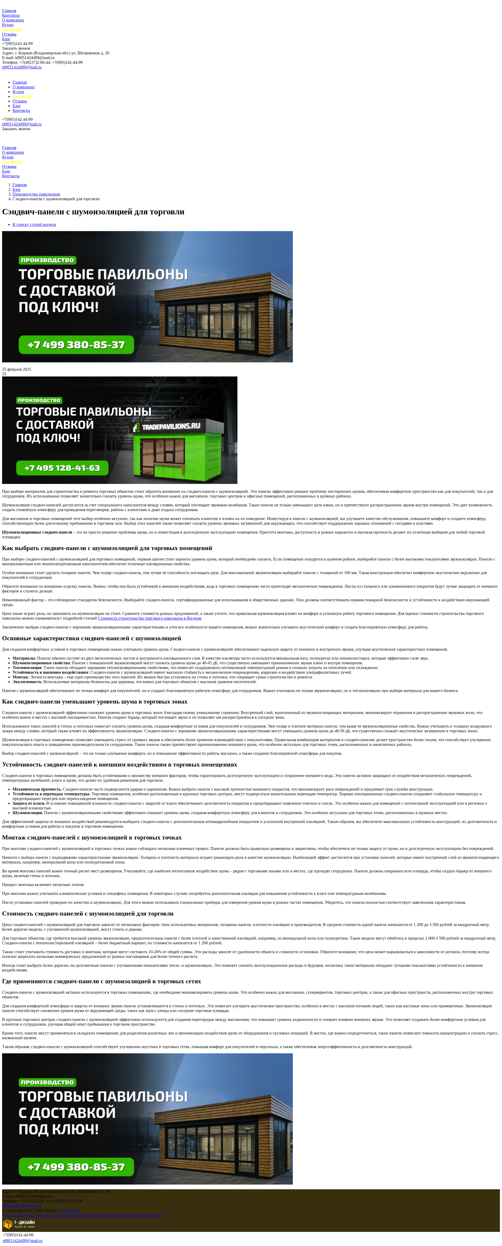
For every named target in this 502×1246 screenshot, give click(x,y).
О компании (13, 20)
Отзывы (9, 34)
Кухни (8, 24)
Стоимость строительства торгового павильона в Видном (149, 618)
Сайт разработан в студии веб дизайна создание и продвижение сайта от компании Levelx (82, 1215)
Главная (9, 10)
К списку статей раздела (34, 224)
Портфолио (12, 29)
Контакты (11, 15)
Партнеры (71, 1210)
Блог (6, 39)
